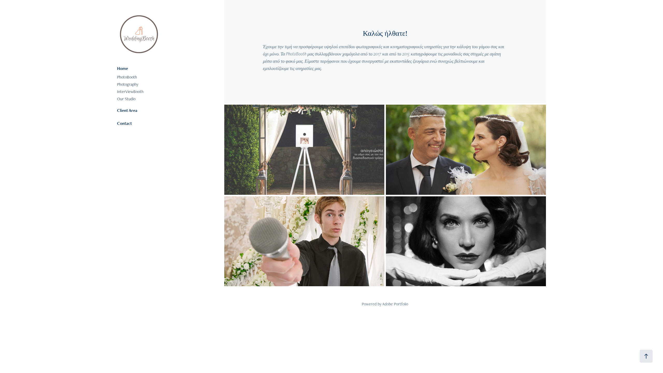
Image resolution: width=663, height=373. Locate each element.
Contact (124, 123)
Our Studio (126, 99)
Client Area (127, 110)
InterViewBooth (130, 91)
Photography (127, 84)
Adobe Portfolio (395, 304)
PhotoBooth (127, 77)
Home (122, 68)
